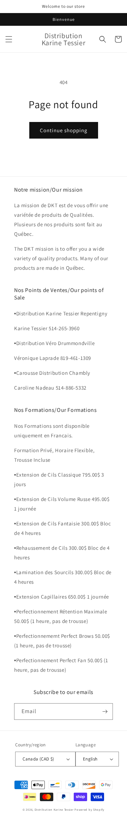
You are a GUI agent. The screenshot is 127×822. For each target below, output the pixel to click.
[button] (9, 39)
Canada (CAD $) (38, 759)
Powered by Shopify (89, 809)
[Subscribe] (105, 711)
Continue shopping (63, 130)
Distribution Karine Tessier (55, 809)
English (90, 759)
